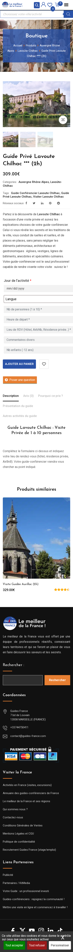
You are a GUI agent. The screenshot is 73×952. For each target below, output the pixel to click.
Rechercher (57, 680)
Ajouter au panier (19, 364)
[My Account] (43, 5)
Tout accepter (14, 945)
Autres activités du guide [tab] (20, 416)
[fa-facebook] (26, 203)
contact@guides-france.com (28, 736)
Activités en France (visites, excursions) (27, 785)
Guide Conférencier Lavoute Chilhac (35, 193)
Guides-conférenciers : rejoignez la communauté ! (33, 899)
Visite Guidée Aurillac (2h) (21, 584)
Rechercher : (13, 665)
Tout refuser (37, 945)
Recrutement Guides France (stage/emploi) (29, 849)
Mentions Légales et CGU (18, 833)
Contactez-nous (13, 817)
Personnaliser (60, 945)
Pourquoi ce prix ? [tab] (50, 396)
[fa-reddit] (58, 203)
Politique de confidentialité (19, 841)
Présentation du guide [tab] (18, 406)
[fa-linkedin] (42, 203)
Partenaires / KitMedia (16, 883)
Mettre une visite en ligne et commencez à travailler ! (35, 907)
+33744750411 (19, 727)
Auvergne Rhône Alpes (34, 182)
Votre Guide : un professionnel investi (26, 891)
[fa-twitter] (34, 203)
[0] (49, 4)
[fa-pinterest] (50, 203)
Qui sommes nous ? (15, 809)
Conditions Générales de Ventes (22, 825)
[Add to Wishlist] (44, 364)
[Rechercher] (68, 14)
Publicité (8, 875)
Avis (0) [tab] (28, 396)
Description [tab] (11, 396)
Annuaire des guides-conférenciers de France (31, 793)
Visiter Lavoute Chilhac (48, 196)
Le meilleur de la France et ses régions (26, 801)
